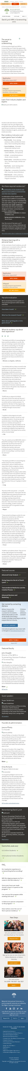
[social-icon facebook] (6, 1008)
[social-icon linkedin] (21, 1008)
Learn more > (14, 963)
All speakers (5, 716)
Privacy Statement (15, 1059)
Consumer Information (14, 1057)
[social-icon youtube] (10, 1008)
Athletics (17, 1)
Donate (6, 1)
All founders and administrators (10, 803)
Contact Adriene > (9, 625)
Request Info (5, 3)
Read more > (5, 839)
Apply (22, 1018)
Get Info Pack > (14, 95)
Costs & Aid (16, 16)
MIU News (12, 1)
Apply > (14, 985)
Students (21, 1)
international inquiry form (17, 631)
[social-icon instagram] (14, 1008)
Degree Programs (6, 16)
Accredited (23, 7)
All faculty (5, 689)
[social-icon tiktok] (18, 1008)
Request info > (14, 939)
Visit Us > (23, 3)
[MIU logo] (14, 11)
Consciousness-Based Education (10, 7)
